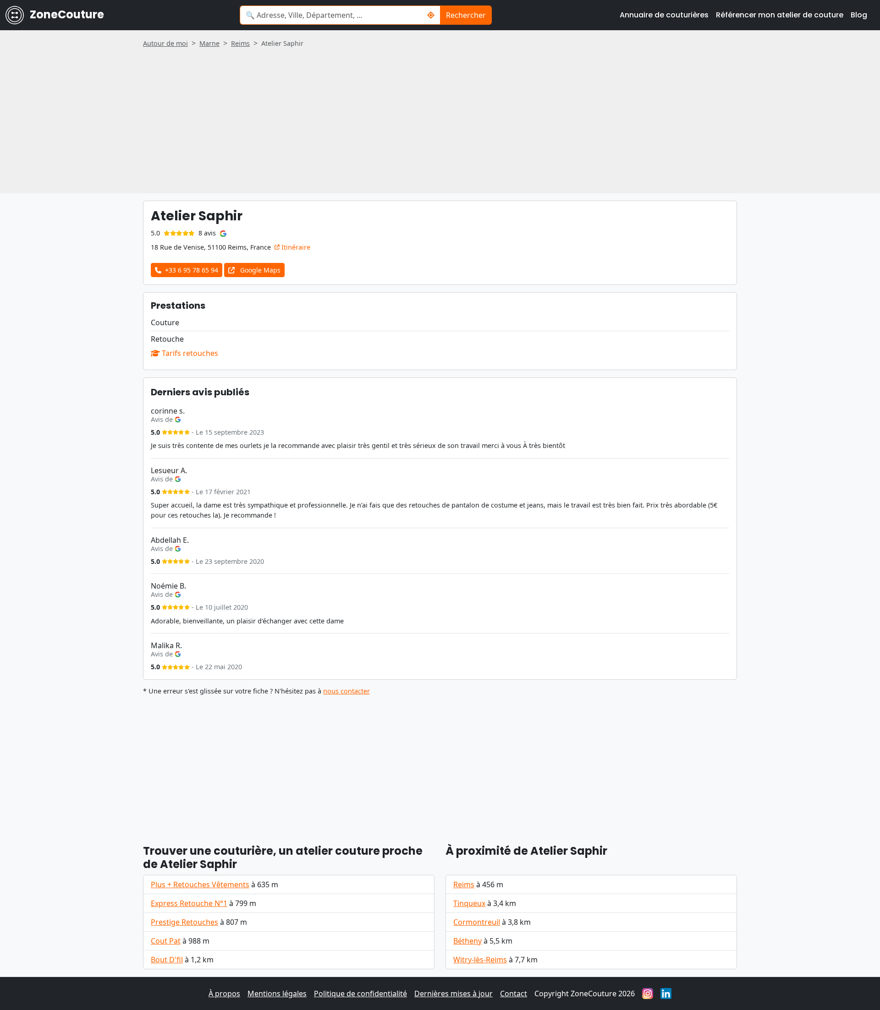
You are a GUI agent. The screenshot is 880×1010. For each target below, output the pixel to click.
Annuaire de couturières (664, 15)
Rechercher (466, 15)
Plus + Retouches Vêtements (200, 884)
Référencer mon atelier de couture (779, 15)
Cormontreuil (476, 922)
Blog (859, 15)
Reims (463, 884)
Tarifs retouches (189, 353)
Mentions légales (277, 993)
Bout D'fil (167, 960)
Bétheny (467, 941)
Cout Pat (166, 941)
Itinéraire (295, 247)
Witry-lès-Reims (480, 960)
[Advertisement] (440, 117)
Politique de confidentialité (360, 993)
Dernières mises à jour (453, 993)
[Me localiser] (431, 15)
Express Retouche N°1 (189, 903)
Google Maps (259, 270)
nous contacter (346, 691)
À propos (224, 993)
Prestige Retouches (184, 922)
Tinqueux (469, 903)
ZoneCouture (66, 14)
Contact (513, 993)
